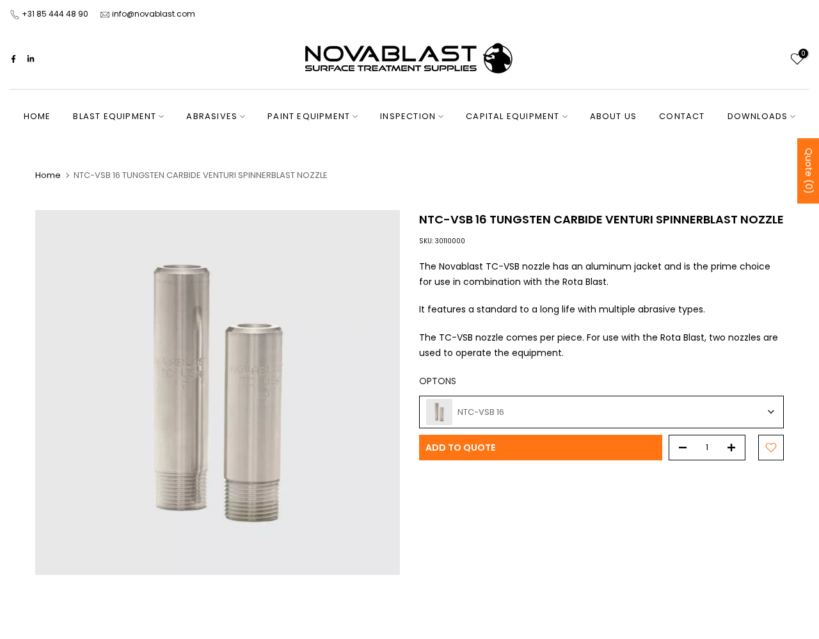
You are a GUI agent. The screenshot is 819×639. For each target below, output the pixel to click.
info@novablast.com (153, 13)
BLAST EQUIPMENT (114, 116)
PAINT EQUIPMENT (308, 116)
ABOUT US (613, 116)
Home (48, 175)
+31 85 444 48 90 (55, 13)
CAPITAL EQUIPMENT (512, 116)
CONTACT (681, 116)
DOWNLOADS (758, 116)
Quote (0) (808, 170)
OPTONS (437, 381)
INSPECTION (408, 116)
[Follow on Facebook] (13, 58)
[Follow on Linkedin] (31, 58)
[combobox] (601, 412)
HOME (37, 116)
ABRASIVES (211, 116)
